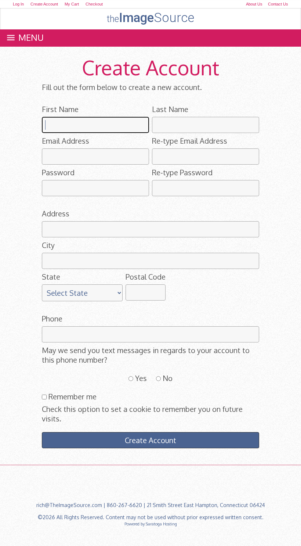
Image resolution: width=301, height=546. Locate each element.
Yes (141, 378)
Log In (18, 4)
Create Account (44, 4)
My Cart (72, 4)
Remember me (72, 396)
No (168, 378)
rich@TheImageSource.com (69, 505)
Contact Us (278, 4)
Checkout (94, 4)
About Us (254, 4)
